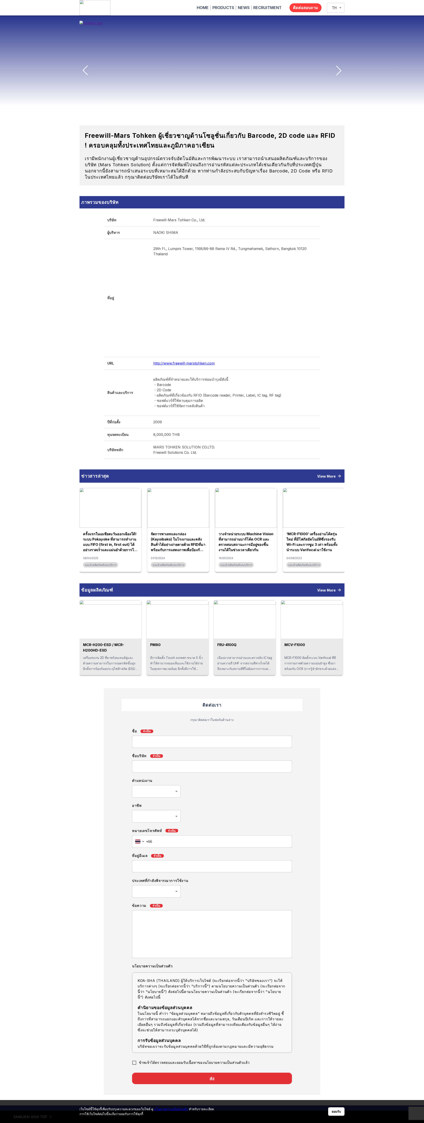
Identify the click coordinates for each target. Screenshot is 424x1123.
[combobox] (156, 791)
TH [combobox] (334, 8)
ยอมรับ (336, 1111)
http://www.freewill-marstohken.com (184, 363)
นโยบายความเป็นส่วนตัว (171, 1109)
